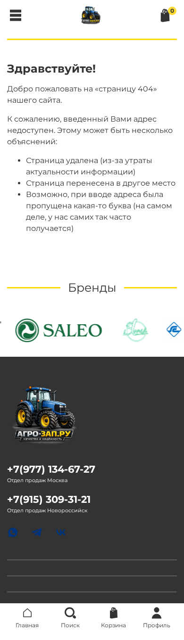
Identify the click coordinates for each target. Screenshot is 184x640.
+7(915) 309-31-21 (49, 499)
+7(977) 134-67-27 (51, 469)
